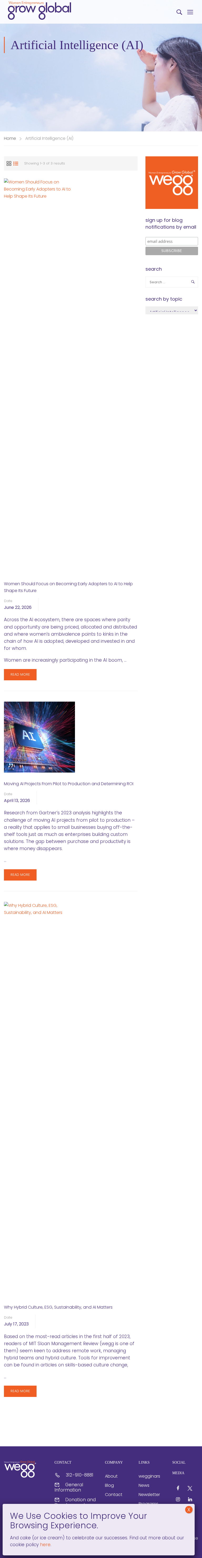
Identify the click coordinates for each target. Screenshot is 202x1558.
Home (10, 138)
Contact (113, 1495)
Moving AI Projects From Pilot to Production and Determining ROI (68, 784)
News (144, 1485)
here (44, 1544)
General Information (68, 1487)
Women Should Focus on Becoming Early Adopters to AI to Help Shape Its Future (68, 587)
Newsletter (149, 1495)
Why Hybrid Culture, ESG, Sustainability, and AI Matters (58, 1307)
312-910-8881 (79, 1475)
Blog (109, 1485)
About (111, 1476)
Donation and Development (75, 1502)
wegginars (149, 1476)
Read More (20, 676)
